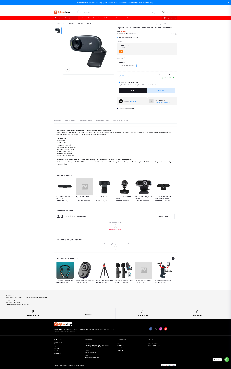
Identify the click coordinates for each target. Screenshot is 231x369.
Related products (71, 120)
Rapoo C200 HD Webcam (102, 197)
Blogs (99, 18)
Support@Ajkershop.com (92, 357)
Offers (129, 18)
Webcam (60, 23)
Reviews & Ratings (86, 120)
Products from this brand (162, 102)
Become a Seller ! (153, 7)
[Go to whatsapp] (226, 359)
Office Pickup (57, 353)
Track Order (120, 350)
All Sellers (57, 351)
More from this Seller (120, 120)
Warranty (56, 356)
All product (57, 346)
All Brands (107, 18)
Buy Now (133, 90)
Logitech (123, 31)
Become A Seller (153, 343)
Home (83, 18)
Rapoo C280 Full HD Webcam (84, 197)
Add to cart (161, 90)
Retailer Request (119, 18)
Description (58, 120)
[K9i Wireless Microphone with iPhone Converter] (124, 270)
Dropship (133, 101)
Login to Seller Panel (154, 345)
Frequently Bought (103, 120)
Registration (174, 12)
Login (167, 12)
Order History (120, 345)
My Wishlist (120, 348)
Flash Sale (91, 18)
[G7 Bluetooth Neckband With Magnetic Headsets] (65, 270)
